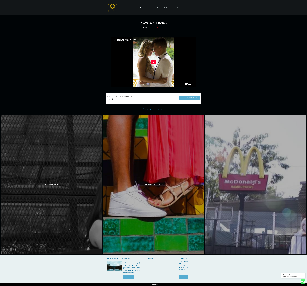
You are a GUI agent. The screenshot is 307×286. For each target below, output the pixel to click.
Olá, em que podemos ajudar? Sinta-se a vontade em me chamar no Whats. (291, 275)
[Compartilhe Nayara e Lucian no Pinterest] (112, 99)
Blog (159, 8)
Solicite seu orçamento (190, 97)
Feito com (153, 284)
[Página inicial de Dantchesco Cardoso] (112, 7)
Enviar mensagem (184, 263)
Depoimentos (188, 8)
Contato (176, 8)
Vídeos (150, 8)
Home (129, 8)
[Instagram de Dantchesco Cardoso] (179, 272)
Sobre (166, 8)
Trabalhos (140, 8)
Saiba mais (128, 277)
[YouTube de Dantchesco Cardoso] (181, 272)
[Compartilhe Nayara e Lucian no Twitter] (109, 99)
